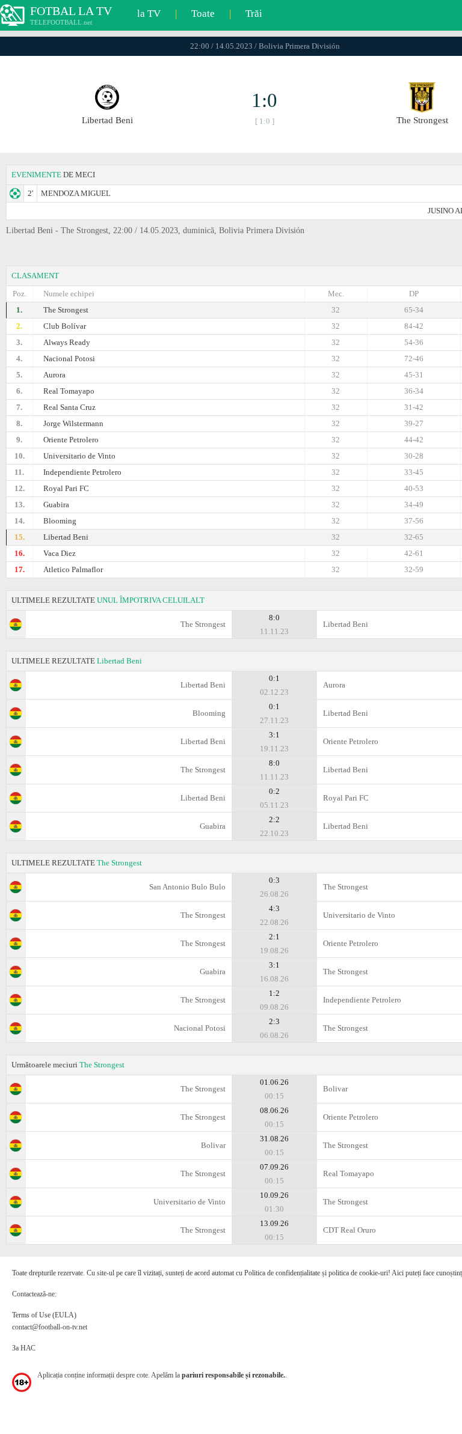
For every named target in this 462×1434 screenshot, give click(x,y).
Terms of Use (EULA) (44, 1315)
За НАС (23, 1348)
